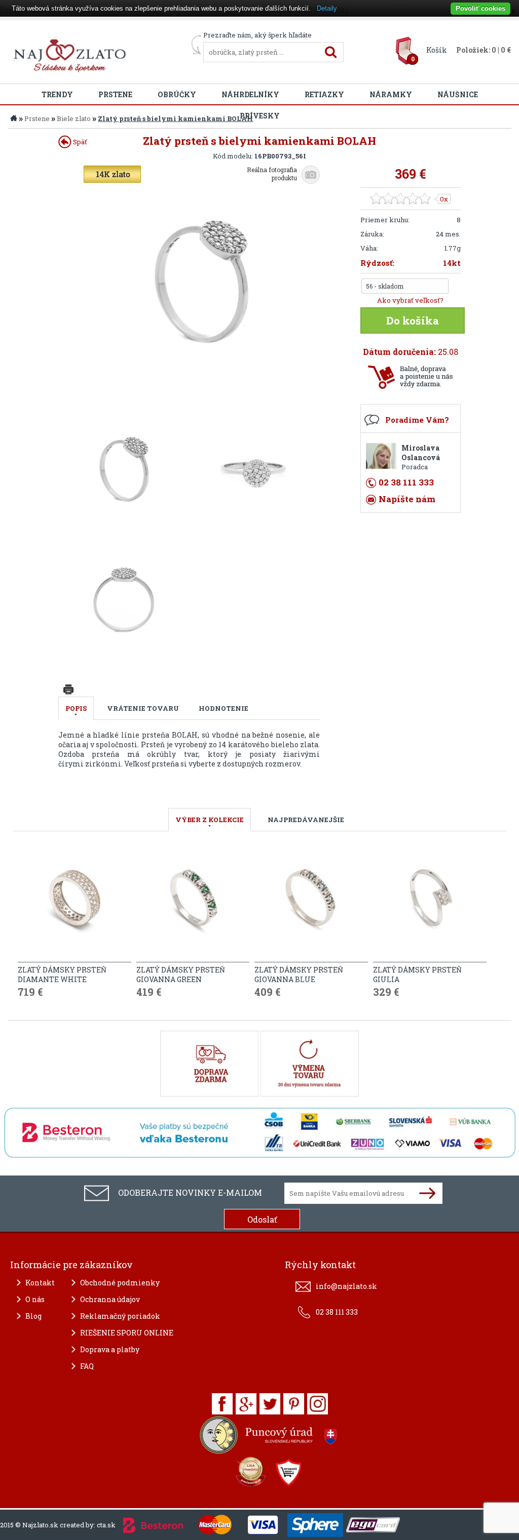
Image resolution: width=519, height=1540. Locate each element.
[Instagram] (317, 1403)
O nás (35, 1299)
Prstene (115, 94)
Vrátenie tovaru (143, 708)
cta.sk (106, 1524)
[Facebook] (222, 1403)
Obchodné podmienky (120, 1282)
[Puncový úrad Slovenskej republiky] (270, 1437)
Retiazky (324, 94)
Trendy (57, 94)
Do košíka (412, 320)
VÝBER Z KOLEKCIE (209, 819)
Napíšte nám (407, 499)
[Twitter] (270, 1403)
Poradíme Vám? (417, 420)
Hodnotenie (223, 708)
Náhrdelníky (250, 94)
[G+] (246, 1403)
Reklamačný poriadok (120, 1316)
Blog (33, 1316)
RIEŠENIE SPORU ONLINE (126, 1333)
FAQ (87, 1366)
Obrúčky (177, 94)
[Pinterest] (294, 1403)
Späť (79, 141)
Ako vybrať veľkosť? (410, 300)
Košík (436, 50)
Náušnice (457, 94)
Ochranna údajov (110, 1299)
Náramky (390, 94)
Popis (76, 708)
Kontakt (40, 1282)
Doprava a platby (109, 1349)
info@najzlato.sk (346, 1286)
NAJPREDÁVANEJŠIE (306, 819)
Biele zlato (74, 118)
